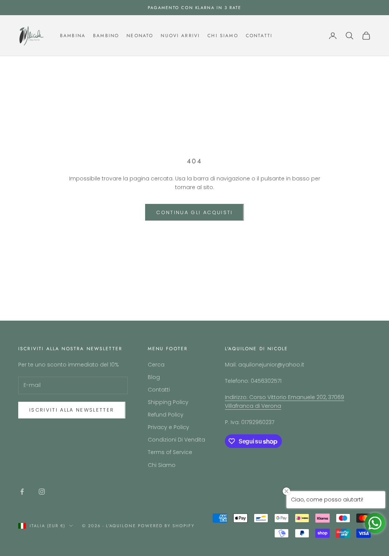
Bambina (72, 35)
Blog (154, 377)
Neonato (140, 35)
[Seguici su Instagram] (42, 491)
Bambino (106, 35)
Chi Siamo (222, 35)
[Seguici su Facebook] (22, 491)
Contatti (259, 35)
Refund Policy (165, 414)
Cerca (156, 364)
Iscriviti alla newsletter (71, 409)
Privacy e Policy (168, 427)
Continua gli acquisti (194, 212)
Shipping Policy (168, 402)
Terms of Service (170, 452)
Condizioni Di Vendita (176, 439)
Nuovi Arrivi (180, 35)
